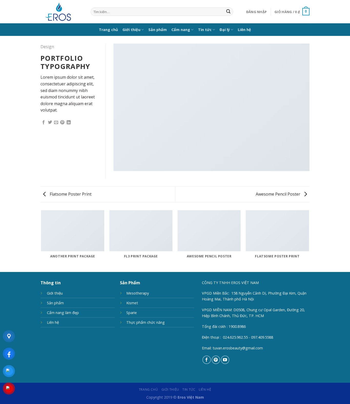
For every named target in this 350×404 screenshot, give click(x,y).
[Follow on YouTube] (225, 360)
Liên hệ (244, 29)
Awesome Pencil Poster (278, 194)
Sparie (131, 312)
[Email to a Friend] (56, 122)
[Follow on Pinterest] (216, 360)
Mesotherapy (137, 293)
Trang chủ (108, 29)
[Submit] (228, 11)
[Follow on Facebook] (206, 360)
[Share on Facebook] (44, 122)
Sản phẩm (157, 29)
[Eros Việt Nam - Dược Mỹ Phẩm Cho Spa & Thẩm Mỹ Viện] (61, 11)
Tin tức (205, 29)
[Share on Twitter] (50, 122)
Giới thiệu (131, 29)
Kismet (132, 302)
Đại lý (225, 29)
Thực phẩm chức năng (145, 322)
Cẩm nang (180, 29)
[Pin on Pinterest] (62, 122)
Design (47, 46)
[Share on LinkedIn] (69, 122)
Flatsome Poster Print (70, 194)
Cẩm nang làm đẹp (63, 312)
